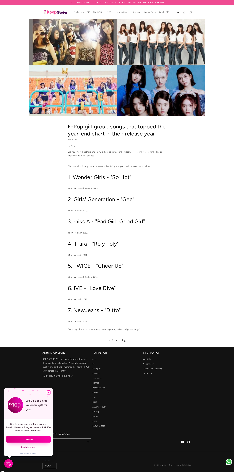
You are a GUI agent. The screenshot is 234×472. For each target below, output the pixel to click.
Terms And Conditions (152, 368)
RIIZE (94, 421)
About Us (147, 359)
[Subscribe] (88, 441)
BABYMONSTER (98, 426)
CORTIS (95, 383)
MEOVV (95, 416)
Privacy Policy (148, 364)
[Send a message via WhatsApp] (229, 462)
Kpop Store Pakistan (166, 465)
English (48, 466)
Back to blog (119, 340)
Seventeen (97, 378)
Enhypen (96, 373)
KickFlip (95, 411)
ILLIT (94, 402)
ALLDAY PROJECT (99, 407)
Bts (93, 364)
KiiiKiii (95, 392)
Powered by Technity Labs (182, 465)
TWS (94, 397)
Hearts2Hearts (98, 387)
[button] (78, 12)
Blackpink (96, 368)
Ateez (94, 359)
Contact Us (147, 373)
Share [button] (73, 146)
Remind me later (28, 447)
